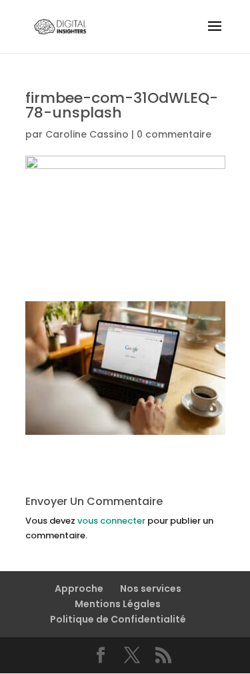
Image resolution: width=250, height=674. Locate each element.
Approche (79, 588)
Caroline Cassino (87, 134)
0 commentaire (174, 134)
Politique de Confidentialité (118, 619)
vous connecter (111, 520)
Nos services (150, 588)
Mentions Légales (118, 604)
